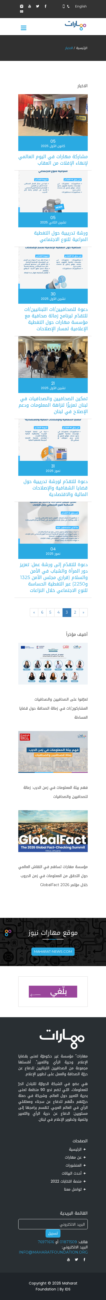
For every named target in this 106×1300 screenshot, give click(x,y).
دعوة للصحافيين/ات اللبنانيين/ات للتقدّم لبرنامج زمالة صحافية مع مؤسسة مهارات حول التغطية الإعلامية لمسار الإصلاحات (56, 319)
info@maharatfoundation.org (53, 1252)
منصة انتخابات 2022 (66, 1182)
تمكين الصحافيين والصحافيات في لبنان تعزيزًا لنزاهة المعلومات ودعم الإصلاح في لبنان (53, 405)
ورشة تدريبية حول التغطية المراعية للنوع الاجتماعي (61, 236)
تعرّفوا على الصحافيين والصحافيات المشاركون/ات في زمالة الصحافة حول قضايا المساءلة (53, 708)
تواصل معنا (73, 1190)
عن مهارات (73, 1158)
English (81, 6)
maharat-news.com (53, 951)
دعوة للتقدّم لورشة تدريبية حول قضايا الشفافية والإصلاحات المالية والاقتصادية (55, 488)
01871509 (68, 1242)
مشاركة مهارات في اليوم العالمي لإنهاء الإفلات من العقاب (53, 159)
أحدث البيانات (72, 1174)
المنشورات (74, 1166)
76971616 (46, 1242)
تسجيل (53, 1233)
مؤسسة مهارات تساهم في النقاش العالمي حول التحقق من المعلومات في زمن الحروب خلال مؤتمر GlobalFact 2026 (53, 875)
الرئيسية (81, 48)
